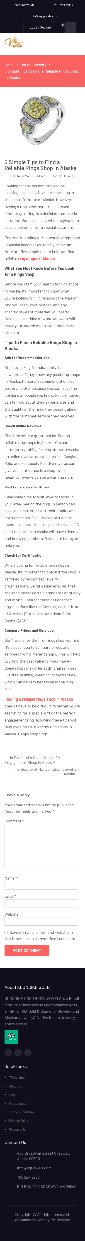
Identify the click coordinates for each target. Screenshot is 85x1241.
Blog (12, 1095)
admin (41, 176)
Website (12, 914)
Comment (14, 820)
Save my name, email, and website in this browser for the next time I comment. (41, 935)
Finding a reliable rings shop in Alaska (39, 699)
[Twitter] (18, 1052)
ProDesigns (60, 1219)
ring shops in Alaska (36, 258)
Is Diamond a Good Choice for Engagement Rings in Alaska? (32, 760)
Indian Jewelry (63, 176)
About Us (15, 1086)
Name (11, 877)
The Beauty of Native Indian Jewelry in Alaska (46, 771)
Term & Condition (22, 1112)
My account (17, 1103)
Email (11, 896)
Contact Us (17, 1129)
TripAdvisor (17, 1077)
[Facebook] (8, 1052)
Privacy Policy (19, 1121)
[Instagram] (28, 1052)
